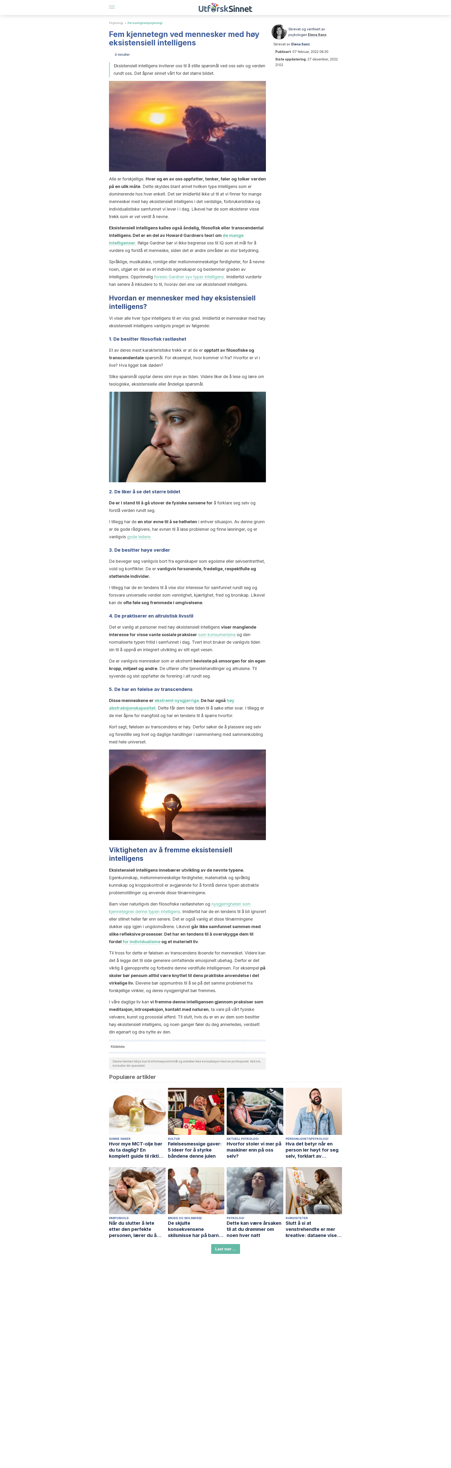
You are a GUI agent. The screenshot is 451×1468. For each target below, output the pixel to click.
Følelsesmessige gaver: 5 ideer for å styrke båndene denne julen (195, 1150)
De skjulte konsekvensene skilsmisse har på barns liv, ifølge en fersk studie (196, 1229)
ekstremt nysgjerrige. (177, 700)
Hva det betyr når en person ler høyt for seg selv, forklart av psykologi (312, 1150)
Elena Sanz (317, 35)
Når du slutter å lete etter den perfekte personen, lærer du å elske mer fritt (133, 1229)
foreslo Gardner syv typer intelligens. (189, 276)
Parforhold (119, 1218)
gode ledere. (139, 536)
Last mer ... (225, 1249)
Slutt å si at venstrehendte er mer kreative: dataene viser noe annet (312, 1229)
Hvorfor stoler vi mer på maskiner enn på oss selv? (254, 1150)
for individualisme (141, 941)
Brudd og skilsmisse (185, 1218)
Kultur (174, 1139)
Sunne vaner (119, 1139)
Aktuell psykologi (243, 1139)
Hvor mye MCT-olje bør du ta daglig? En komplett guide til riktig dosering (135, 1150)
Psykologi (116, 23)
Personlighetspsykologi (145, 23)
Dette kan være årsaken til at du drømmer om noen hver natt (254, 1229)
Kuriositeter (297, 1218)
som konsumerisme (217, 634)
